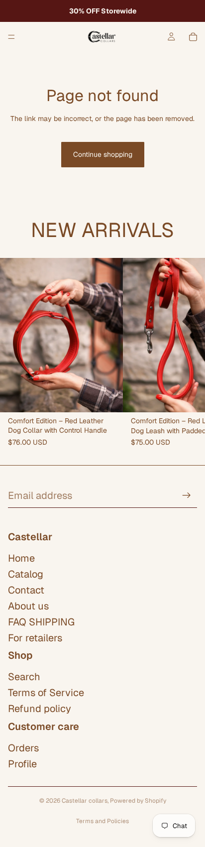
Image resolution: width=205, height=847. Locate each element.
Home (21, 558)
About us (28, 606)
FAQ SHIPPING (41, 621)
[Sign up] (186, 495)
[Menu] (11, 36)
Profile (22, 763)
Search (24, 676)
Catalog (25, 574)
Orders (23, 747)
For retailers (35, 637)
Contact (26, 590)
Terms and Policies (102, 821)
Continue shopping (102, 154)
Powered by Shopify (138, 801)
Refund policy (39, 708)
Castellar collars (84, 801)
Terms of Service (46, 692)
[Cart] (193, 37)
